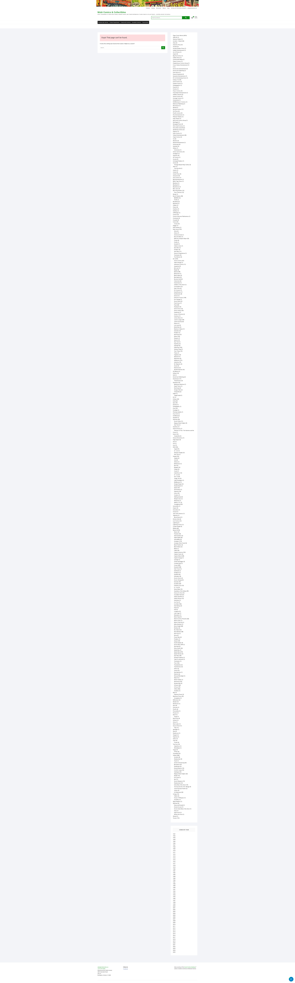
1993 (174, 893)
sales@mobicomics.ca (103, 967)
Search (186, 17)
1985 (174, 878)
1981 (174, 871)
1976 (174, 861)
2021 (174, 944)
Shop (168, 8)
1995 (174, 896)
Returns (164, 8)
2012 (174, 928)
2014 (174, 932)
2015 (174, 933)
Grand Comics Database (190, 967)
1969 (174, 848)
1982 (174, 872)
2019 (174, 941)
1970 (174, 850)
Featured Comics (126, 22)
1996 (174, 898)
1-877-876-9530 (101, 968)
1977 (174, 863)
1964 (174, 839)
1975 (174, 860)
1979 (174, 867)
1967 (174, 845)
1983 (174, 874)
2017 (174, 937)
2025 (174, 952)
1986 (174, 880)
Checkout (148, 8)
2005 (174, 915)
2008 (174, 920)
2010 (174, 924)
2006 (174, 917)
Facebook (125, 969)
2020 (174, 943)
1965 (174, 841)
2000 (174, 906)
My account (158, 8)
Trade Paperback (114, 22)
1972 (174, 854)
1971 (174, 852)
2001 (174, 908)
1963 (174, 837)
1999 (174, 904)
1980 (174, 869)
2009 (174, 922)
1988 (174, 884)
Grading (153, 8)
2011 (174, 926)
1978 (174, 865)
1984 (174, 876)
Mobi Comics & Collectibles (112, 12)
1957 (174, 834)
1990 (174, 887)
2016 (174, 935)
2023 (174, 948)
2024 (174, 950)
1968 (174, 847)
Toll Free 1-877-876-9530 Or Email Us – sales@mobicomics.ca (184, 8)
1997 (174, 900)
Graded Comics (136, 22)
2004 (174, 913)
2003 (174, 911)
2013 (174, 930)
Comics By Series (103, 22)
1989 (174, 885)
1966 (174, 843)
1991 (174, 889)
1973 (174, 856)
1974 (174, 858)
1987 (174, 882)
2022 (174, 946)
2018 (174, 939)
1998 (174, 902)
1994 (174, 895)
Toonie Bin (145, 22)
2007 (174, 919)
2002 (174, 909)
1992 (174, 891)
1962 (174, 836)
